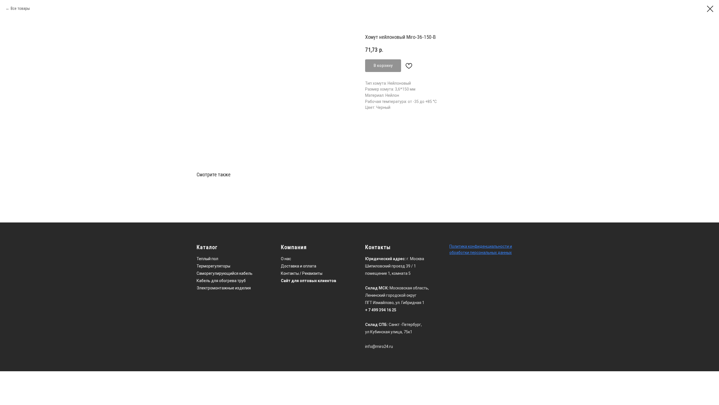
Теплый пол (207, 258)
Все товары (20, 8)
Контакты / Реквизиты (301, 273)
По (451, 246)
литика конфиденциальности (481, 246)
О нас (286, 258)
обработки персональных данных (480, 252)
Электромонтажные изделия (224, 288)
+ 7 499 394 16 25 (380, 310)
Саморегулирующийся (217, 273)
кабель (245, 273)
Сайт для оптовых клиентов (308, 280)
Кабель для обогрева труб (221, 280)
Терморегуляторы (213, 266)
